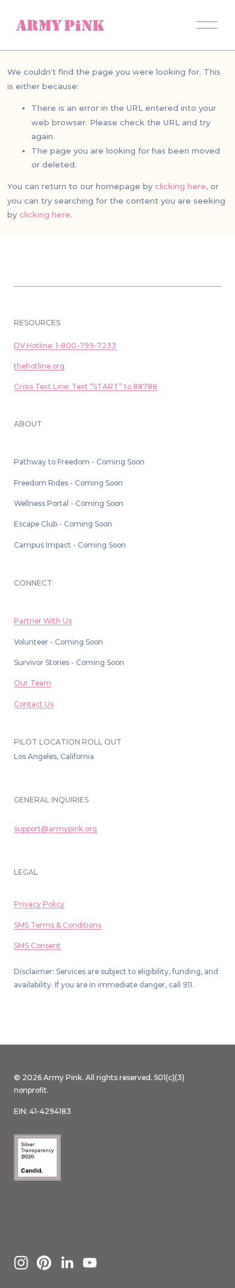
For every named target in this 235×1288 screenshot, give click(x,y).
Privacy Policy (39, 903)
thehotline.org (39, 365)
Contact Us (34, 703)
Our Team (32, 682)
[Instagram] (21, 1262)
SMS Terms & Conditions (57, 925)
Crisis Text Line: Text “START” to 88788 (85, 386)
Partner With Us (43, 620)
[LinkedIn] (67, 1262)
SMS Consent (37, 945)
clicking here (180, 186)
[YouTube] (90, 1262)
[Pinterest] (44, 1262)
